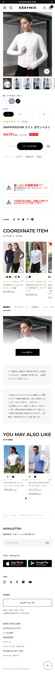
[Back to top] (47, 666)
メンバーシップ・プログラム (13, 646)
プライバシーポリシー (11, 655)
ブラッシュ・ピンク (8, 477)
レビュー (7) (48, 307)
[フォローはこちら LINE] (23, 582)
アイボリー (5, 477)
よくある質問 (8, 633)
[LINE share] (32, 219)
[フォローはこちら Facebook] (17, 582)
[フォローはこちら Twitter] (11, 582)
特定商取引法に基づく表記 (13, 651)
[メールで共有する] (27, 219)
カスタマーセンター (27, 603)
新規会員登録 (8, 637)
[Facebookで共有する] (14, 219)
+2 (22, 277)
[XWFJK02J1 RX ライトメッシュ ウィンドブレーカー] (14, 459)
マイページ (7, 642)
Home (5, 515)
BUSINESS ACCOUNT (12, 628)
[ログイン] (44, 8)
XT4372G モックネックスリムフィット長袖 (13, 286)
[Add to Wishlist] (48, 146)
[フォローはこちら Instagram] (4, 582)
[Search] (11, 7)
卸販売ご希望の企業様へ (12, 624)
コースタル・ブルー (30, 477)
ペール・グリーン (10, 477)
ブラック (13, 477)
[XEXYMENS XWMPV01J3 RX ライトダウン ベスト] (39, 459)
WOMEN (13, 515)
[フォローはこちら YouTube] (30, 582)
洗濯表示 (35, 307)
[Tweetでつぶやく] (23, 219)
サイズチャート (21, 307)
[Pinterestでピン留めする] (18, 219)
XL (44, 114)
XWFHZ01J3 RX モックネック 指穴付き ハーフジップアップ (36, 288)
